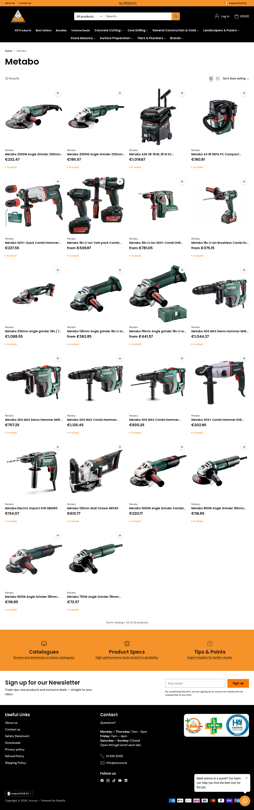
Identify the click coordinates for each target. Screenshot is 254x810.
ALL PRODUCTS (128, 3)
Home (8, 51)
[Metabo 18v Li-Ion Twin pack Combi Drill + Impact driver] (96, 205)
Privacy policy (15, 749)
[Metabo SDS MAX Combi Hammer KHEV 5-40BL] (158, 382)
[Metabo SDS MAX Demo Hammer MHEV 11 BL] (220, 294)
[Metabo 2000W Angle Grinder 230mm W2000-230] (96, 117)
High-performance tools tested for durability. (127, 657)
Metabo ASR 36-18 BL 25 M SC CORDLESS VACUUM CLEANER (150, 156)
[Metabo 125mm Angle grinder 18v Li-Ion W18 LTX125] (96, 294)
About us (11, 723)
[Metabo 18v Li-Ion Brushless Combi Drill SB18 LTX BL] (220, 205)
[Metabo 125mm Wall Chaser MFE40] (96, 471)
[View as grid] (211, 78)
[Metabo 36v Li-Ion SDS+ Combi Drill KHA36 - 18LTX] (158, 205)
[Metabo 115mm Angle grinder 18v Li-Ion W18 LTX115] (158, 294)
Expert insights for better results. (209, 657)
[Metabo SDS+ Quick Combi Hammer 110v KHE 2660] (34, 205)
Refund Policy (14, 756)
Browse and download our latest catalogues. (44, 657)
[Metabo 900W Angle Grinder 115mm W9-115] (34, 559)
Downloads (12, 743)
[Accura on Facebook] (102, 781)
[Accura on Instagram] (108, 781)
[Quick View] (57, 101)
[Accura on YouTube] (120, 781)
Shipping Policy (15, 763)
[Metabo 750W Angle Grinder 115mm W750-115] (96, 559)
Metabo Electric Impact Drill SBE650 (31, 508)
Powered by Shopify (53, 800)
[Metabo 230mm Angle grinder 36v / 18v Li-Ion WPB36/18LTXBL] (34, 294)
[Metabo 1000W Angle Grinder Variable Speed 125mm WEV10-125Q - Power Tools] (158, 471)
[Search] (176, 16)
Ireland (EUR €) (237, 3)
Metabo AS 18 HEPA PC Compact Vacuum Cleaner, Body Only (215, 156)
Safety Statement (17, 736)
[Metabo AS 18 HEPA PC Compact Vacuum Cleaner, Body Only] (220, 117)
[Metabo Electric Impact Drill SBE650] (34, 471)
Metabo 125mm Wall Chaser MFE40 (92, 508)
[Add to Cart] (57, 93)
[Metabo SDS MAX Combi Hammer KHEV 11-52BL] (96, 382)
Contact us (12, 729)
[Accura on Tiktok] (114, 781)
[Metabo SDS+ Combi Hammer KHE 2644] (220, 382)
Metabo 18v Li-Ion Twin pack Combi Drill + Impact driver (93, 245)
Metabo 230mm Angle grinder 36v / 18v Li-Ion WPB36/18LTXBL (33, 333)
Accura (32, 800)
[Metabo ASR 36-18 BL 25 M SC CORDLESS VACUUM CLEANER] (158, 117)
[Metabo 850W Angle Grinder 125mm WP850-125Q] (220, 471)
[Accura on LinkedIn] (126, 781)
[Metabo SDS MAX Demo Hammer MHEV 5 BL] (34, 382)
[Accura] (18, 16)
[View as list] (218, 78)
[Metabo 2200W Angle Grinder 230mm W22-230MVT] (34, 117)
